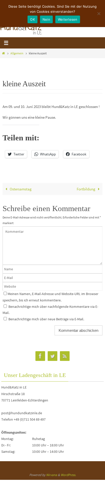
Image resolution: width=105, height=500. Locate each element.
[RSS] (65, 356)
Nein (46, 19)
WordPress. (68, 475)
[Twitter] (52, 356)
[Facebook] (40, 356)
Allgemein (16, 53)
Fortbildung (86, 189)
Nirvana (51, 475)
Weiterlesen (67, 19)
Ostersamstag (20, 189)
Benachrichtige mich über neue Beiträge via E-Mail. (46, 319)
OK (32, 19)
